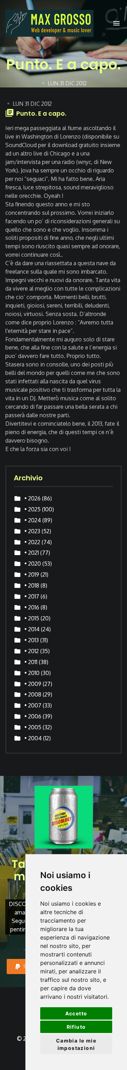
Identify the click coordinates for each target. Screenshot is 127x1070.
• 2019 (31, 574)
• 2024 (32, 520)
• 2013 (31, 640)
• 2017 (31, 596)
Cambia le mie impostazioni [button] (76, 1044)
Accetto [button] (76, 1013)
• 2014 (32, 629)
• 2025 (32, 509)
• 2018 (31, 585)
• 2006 (32, 716)
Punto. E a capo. (41, 113)
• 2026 (32, 498)
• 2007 (32, 705)
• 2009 (32, 683)
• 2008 (32, 694)
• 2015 (31, 618)
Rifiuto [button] (76, 1027)
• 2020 (32, 563)
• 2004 (33, 738)
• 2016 (31, 607)
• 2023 (32, 531)
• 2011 (30, 661)
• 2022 (32, 542)
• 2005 (32, 727)
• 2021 (31, 552)
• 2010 (32, 672)
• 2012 (31, 651)
